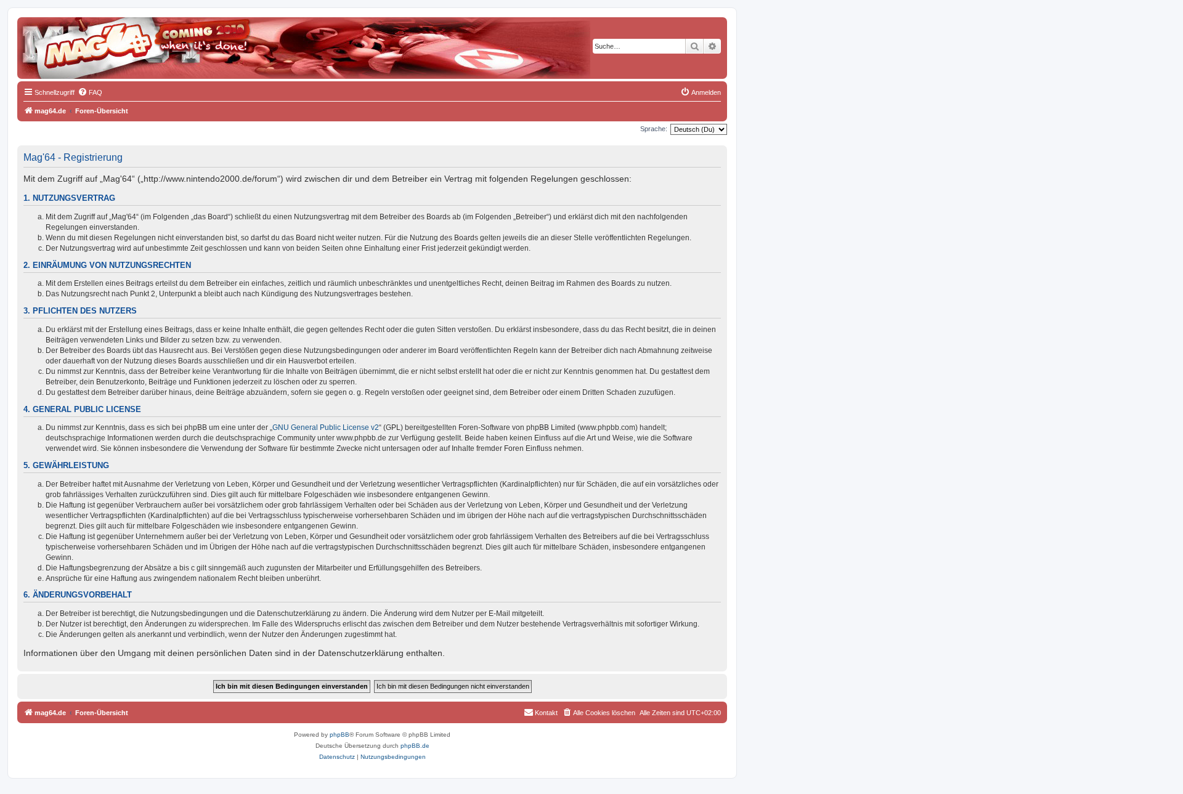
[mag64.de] (73, 40)
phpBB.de (414, 745)
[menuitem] (90, 92)
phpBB (339, 734)
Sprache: (653, 128)
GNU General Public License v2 (325, 427)
